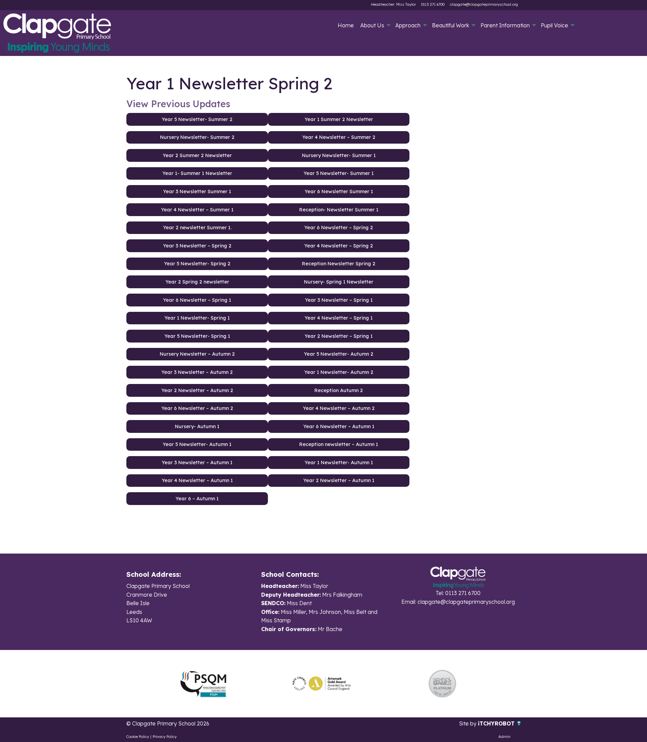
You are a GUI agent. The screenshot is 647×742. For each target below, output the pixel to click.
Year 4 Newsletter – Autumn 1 (197, 480)
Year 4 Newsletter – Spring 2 (338, 246)
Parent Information (505, 25)
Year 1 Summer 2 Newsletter (339, 119)
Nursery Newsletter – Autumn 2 (197, 354)
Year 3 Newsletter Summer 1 (197, 191)
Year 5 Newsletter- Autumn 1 (197, 444)
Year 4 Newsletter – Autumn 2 (339, 408)
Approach (408, 25)
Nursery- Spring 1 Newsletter (338, 282)
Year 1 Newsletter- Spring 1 (197, 318)
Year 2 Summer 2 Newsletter (197, 155)
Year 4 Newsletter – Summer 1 (197, 210)
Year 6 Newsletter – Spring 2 (338, 228)
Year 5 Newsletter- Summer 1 (339, 173)
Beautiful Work (450, 25)
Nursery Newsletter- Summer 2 (197, 137)
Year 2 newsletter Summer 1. (197, 228)
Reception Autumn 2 (338, 390)
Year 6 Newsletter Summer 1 (339, 191)
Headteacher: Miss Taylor (393, 4)
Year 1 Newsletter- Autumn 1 (339, 462)
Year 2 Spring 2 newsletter (197, 282)
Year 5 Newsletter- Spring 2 (197, 264)
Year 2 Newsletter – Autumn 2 (197, 390)
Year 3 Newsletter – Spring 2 (197, 246)
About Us (372, 25)
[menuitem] (345, 25)
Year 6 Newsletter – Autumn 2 (197, 408)
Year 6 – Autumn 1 (197, 499)
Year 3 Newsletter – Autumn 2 (197, 372)
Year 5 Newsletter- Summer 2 (197, 119)
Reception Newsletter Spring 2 (338, 264)
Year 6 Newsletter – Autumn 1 (338, 426)
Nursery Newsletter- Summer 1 (339, 155)
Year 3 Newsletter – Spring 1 (339, 300)
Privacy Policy (165, 736)
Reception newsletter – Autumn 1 (338, 444)
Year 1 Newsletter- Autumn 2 (338, 372)
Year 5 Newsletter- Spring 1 (197, 336)
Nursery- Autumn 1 (197, 426)
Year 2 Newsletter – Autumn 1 (338, 480)
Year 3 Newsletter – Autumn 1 (197, 462)
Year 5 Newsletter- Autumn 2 (338, 354)
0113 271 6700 (432, 4)
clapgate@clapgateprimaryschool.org (484, 4)
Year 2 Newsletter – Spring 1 (339, 336)
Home (346, 25)
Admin (504, 736)
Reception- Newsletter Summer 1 (338, 210)
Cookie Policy (137, 736)
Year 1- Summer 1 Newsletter (197, 173)
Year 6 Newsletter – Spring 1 (197, 300)
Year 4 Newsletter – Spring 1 (339, 318)
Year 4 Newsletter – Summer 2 (338, 137)
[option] (203, 683)
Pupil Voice (554, 25)
